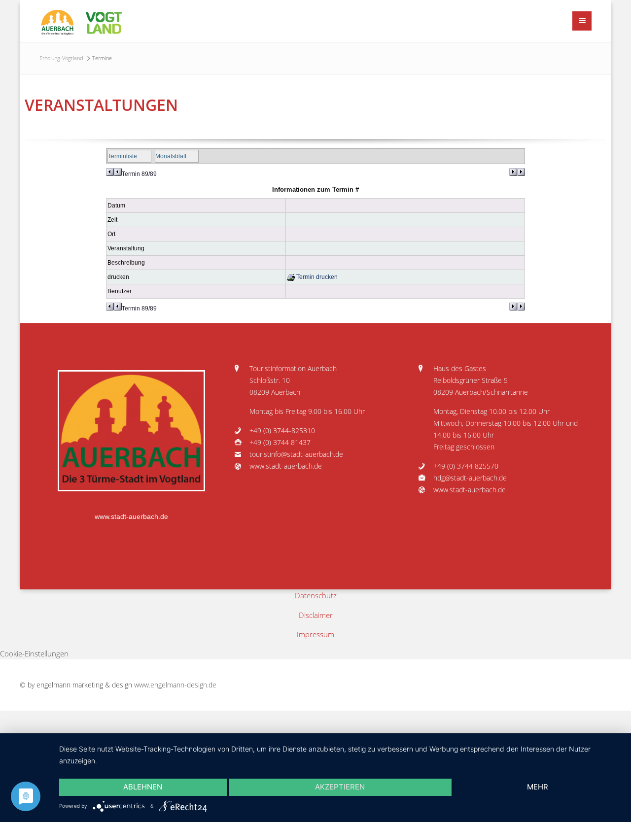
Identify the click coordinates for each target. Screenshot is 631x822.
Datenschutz (316, 595)
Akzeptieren (340, 786)
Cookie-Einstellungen (34, 653)
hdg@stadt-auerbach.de (470, 478)
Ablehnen (142, 786)
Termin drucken (316, 277)
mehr (537, 786)
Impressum (315, 634)
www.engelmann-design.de (175, 685)
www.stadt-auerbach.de (131, 516)
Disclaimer (316, 615)
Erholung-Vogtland (61, 58)
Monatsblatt (170, 156)
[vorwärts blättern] (517, 172)
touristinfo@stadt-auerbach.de (296, 454)
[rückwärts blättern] (114, 172)
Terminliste (122, 156)
